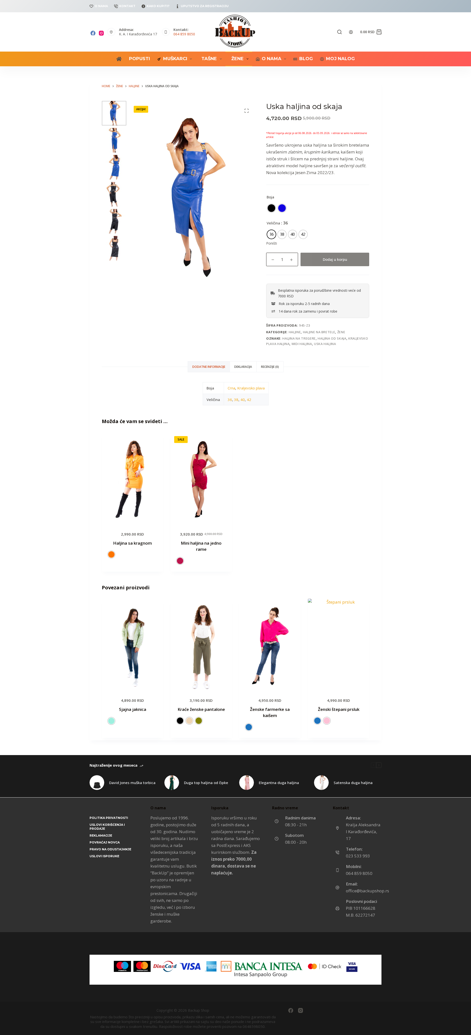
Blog (306, 58)
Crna (231, 388)
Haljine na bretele (319, 332)
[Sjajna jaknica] (132, 645)
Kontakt (127, 6)
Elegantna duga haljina (279, 782)
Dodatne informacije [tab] (208, 367)
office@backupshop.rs (367, 891)
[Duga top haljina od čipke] (171, 782)
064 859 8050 (184, 34)
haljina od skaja (332, 338)
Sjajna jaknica (132, 709)
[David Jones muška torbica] (97, 782)
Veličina (273, 223)
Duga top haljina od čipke (206, 782)
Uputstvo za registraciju (205, 6)
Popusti (139, 58)
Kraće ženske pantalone (201, 709)
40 (242, 399)
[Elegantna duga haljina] (246, 782)
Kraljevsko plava (251, 388)
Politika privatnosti (109, 818)
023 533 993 (358, 856)
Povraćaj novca (105, 842)
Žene (237, 58)
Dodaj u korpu (335, 259)
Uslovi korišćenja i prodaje (107, 826)
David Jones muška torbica (132, 782)
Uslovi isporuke (104, 856)
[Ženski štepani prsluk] (338, 645)
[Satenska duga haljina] (321, 782)
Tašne (209, 58)
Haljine (295, 332)
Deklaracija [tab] (243, 367)
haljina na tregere (299, 338)
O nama (101, 6)
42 (249, 399)
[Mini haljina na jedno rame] (201, 478)
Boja (270, 196)
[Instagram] (101, 33)
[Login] (351, 32)
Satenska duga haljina (353, 782)
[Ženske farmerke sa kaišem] (270, 645)
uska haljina (325, 344)
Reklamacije (101, 835)
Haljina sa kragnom (132, 543)
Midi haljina (302, 344)
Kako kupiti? (158, 6)
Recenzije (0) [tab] (270, 367)
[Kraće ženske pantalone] (201, 645)
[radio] (271, 208)
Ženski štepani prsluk (338, 709)
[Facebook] (93, 33)
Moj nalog (340, 58)
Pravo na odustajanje (110, 849)
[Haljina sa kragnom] (132, 478)
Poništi (271, 243)
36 (230, 399)
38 (236, 399)
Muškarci (175, 58)
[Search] (339, 32)
